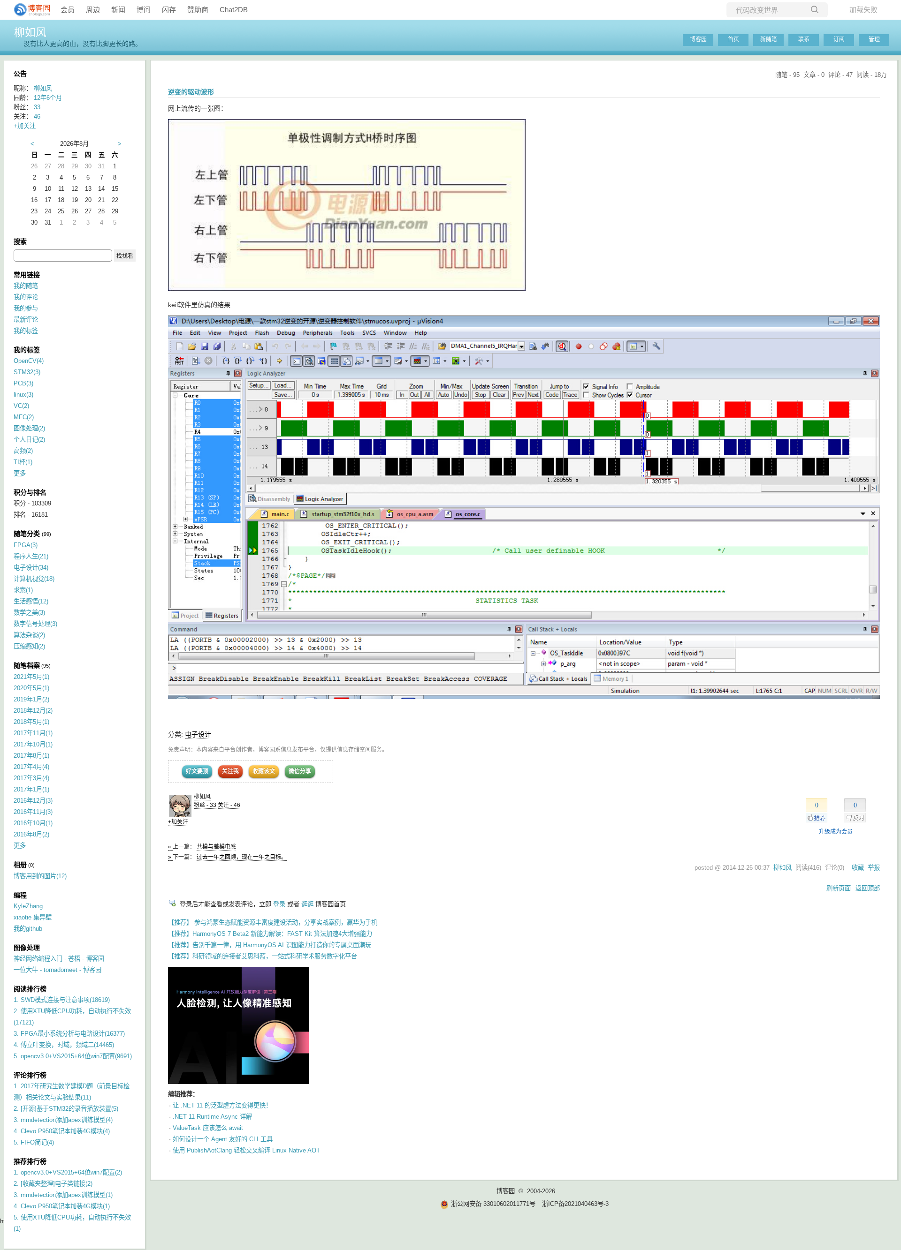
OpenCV (29, 360)
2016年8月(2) (31, 834)
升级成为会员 (836, 831)
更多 (20, 473)
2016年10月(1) (33, 823)
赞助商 (197, 10)
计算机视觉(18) (34, 578)
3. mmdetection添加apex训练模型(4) (63, 1119)
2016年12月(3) (33, 800)
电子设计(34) (31, 567)
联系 (803, 39)
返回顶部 (867, 888)
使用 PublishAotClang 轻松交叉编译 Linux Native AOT (246, 1150)
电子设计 (198, 734)
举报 (874, 867)
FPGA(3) (26, 545)
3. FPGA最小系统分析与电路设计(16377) (69, 1033)
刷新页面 (838, 888)
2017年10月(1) (33, 744)
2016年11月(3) (33, 811)
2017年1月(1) (31, 789)
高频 (23, 450)
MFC (24, 417)
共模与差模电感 (216, 846)
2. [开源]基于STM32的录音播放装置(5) (66, 1108)
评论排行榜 (30, 1075)
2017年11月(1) (33, 733)
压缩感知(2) (29, 646)
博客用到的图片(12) (40, 876)
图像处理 (29, 428)
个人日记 (29, 439)
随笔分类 (27, 533)
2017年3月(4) (31, 778)
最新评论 (26, 319)
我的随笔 (26, 285)
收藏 (858, 867)
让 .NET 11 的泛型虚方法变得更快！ (222, 1105)
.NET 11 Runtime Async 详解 (212, 1116)
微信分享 (300, 771)
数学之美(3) (29, 612)
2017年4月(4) (31, 766)
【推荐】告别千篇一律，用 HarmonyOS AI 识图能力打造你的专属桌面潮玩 (269, 945)
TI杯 (23, 462)
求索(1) (23, 590)
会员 (68, 10)
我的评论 (26, 297)
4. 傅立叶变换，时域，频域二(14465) (64, 1044)
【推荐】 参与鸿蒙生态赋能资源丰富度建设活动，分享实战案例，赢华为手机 (272, 922)
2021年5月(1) (31, 676)
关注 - (229, 805)
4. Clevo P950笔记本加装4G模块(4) (62, 1131)
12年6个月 (48, 97)
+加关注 (178, 822)
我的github (28, 928)
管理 (874, 39)
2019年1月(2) (31, 699)
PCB (23, 383)
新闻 (118, 10)
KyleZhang (28, 906)
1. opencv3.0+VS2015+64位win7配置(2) (68, 1172)
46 (37, 116)
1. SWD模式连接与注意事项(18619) (62, 999)
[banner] (28, 9)
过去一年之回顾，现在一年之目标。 (242, 857)
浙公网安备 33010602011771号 (493, 1203)
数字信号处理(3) (35, 623)
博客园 (698, 39)
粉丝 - (205, 805)
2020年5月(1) (31, 688)
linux (23, 394)
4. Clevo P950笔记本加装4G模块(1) (62, 1206)
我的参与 (26, 308)
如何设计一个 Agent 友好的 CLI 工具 (223, 1139)
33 (37, 107)
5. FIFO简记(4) (34, 1142)
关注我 (230, 771)
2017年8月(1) (31, 755)
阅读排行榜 (30, 989)
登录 (279, 904)
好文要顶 (197, 771)
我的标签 (26, 330)
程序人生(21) (31, 556)
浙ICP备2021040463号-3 (575, 1203)
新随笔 (768, 39)
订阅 (839, 39)
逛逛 (307, 904)
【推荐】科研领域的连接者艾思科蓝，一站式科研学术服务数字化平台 (262, 956)
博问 (144, 10)
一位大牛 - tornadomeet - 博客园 (57, 969)
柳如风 (30, 32)
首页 (733, 39)
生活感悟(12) (31, 601)
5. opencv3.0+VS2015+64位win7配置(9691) (73, 1056)
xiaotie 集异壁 (33, 917)
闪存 (169, 10)
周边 (93, 10)
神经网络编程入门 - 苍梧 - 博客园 (59, 958)
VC (21, 405)
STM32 (27, 372)
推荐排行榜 (30, 1161)
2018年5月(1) (31, 721)
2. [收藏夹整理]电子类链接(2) (53, 1183)
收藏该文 (263, 771)
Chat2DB (234, 10)
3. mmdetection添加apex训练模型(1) (63, 1194)
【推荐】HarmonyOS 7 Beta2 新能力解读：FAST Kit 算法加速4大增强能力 (270, 933)
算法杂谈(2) (29, 635)
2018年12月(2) (33, 710)
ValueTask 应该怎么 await (208, 1127)
